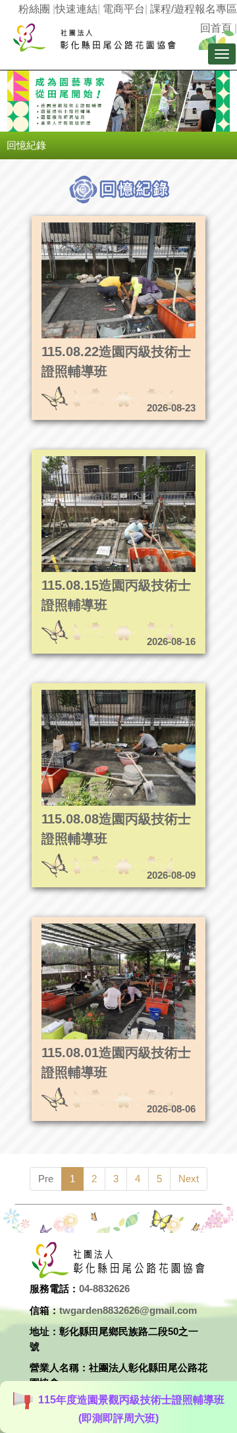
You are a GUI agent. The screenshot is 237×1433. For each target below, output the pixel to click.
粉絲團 (34, 8)
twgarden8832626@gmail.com (128, 1310)
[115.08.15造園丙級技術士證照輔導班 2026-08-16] (97, 459)
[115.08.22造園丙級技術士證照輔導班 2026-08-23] (97, 226)
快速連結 (76, 8)
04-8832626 (104, 1288)
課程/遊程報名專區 (193, 8)
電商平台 (124, 8)
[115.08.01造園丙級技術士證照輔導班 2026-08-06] (97, 927)
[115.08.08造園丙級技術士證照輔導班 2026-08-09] (97, 693)
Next (188, 1178)
